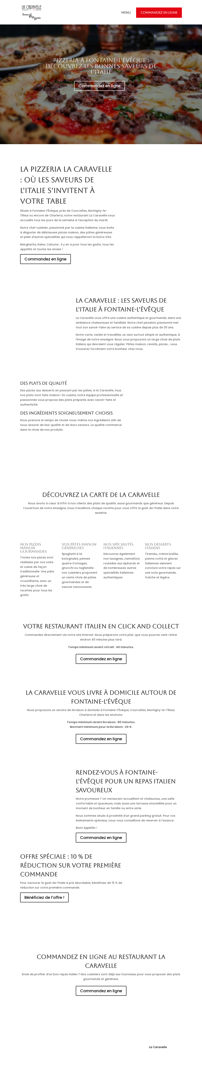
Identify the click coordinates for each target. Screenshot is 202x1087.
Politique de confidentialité (162, 1064)
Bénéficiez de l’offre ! (44, 897)
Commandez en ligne (159, 12)
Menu (126, 12)
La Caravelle (158, 1047)
